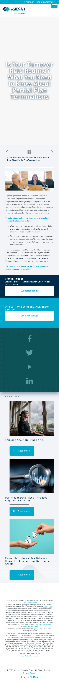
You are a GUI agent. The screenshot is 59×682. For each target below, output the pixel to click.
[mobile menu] (54, 5)
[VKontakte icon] (34, 677)
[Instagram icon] (31, 677)
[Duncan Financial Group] (13, 10)
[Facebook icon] (21, 677)
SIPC (50, 606)
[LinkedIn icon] (28, 677)
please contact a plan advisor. (18, 269)
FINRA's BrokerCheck (29, 602)
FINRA (45, 606)
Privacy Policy (24, 656)
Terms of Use (34, 656)
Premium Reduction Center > (39, 2)
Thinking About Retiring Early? (24, 440)
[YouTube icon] (25, 677)
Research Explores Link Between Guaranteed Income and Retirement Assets (28, 561)
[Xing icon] (37, 677)
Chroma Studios (29, 673)
